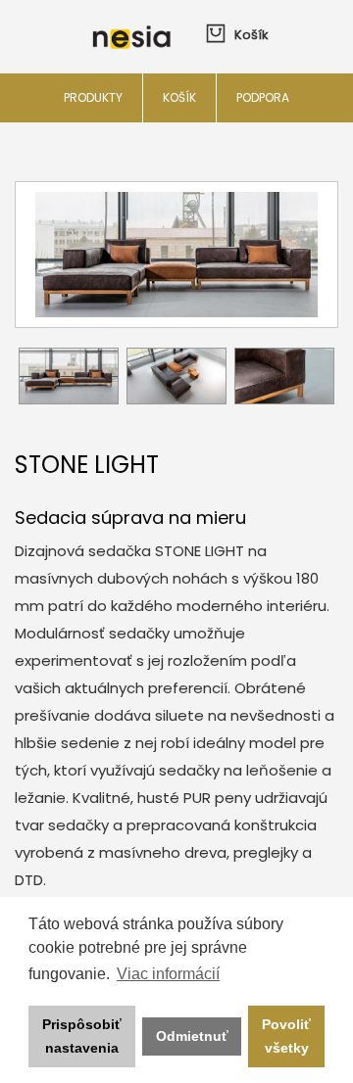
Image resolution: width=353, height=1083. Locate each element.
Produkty (93, 97)
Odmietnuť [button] (192, 1036)
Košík (179, 97)
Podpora (262, 97)
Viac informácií (168, 973)
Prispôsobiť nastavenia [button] (82, 1036)
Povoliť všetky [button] (286, 1036)
